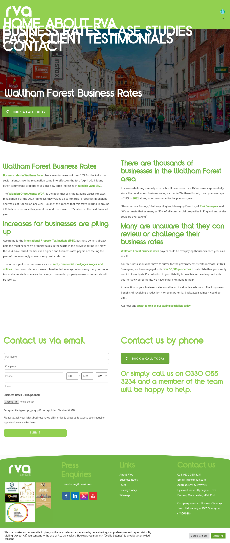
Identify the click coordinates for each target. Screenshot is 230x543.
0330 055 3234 (192, 474)
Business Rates (128, 479)
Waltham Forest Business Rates (51, 167)
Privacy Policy (128, 490)
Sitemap (124, 495)
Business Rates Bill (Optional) (22, 395)
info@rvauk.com (196, 479)
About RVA (126, 474)
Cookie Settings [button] (199, 535)
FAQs (122, 485)
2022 (136, 198)
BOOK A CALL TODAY (29, 112)
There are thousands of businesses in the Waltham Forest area (171, 172)
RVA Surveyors (19, 13)
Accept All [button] (218, 535)
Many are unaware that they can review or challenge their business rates (172, 235)
